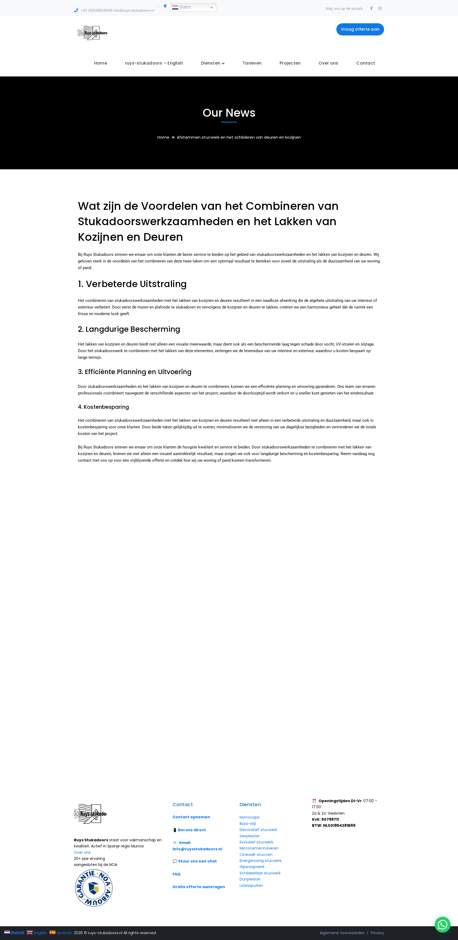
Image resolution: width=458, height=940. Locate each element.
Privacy (377, 933)
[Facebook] (371, 8)
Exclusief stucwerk (256, 842)
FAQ (176, 874)
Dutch (184, 7)
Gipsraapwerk (252, 866)
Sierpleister (250, 836)
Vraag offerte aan (360, 29)
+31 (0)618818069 (96, 10)
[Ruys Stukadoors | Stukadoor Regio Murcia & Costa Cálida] (92, 32)
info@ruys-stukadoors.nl (133, 10)
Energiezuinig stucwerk (260, 860)
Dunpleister (250, 879)
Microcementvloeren (259, 848)
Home (163, 137)
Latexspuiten (251, 885)
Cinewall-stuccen (257, 854)
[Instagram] (380, 8)
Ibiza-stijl (248, 823)
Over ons (82, 852)
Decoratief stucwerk (258, 829)
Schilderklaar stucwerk (261, 873)
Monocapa (249, 817)
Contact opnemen (191, 817)
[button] (443, 925)
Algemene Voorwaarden (342, 933)
